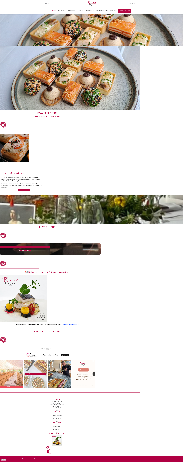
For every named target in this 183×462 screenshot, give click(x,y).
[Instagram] (48, 3)
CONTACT (113, 11)
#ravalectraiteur (47, 349)
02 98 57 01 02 (132, 3)
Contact (57, 410)
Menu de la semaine (25, 250)
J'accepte (3, 460)
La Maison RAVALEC (24, 190)
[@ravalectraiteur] (27, 355)
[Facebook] (46, 3)
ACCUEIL (54, 11)
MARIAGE (80, 11)
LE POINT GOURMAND (102, 11)
